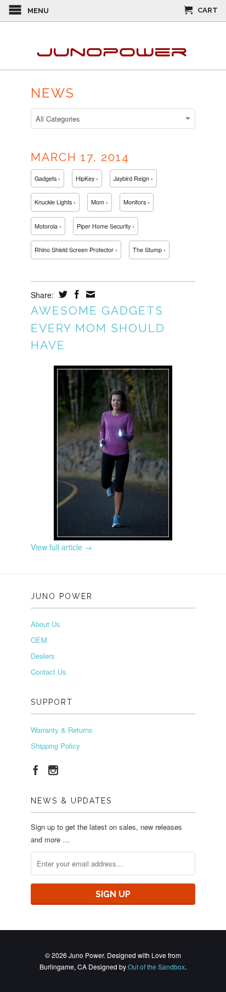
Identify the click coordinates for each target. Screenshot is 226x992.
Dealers (43, 656)
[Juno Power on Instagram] (53, 770)
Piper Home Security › (105, 226)
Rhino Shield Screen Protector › (76, 250)
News (53, 93)
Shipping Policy (55, 745)
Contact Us (48, 671)
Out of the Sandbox (156, 966)
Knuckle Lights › (55, 202)
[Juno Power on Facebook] (36, 770)
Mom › (99, 202)
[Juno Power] (113, 45)
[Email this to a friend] (89, 294)
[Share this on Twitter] (61, 294)
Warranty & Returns (62, 730)
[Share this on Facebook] (75, 294)
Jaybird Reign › (133, 178)
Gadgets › (47, 178)
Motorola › (48, 226)
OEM (39, 640)
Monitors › (136, 202)
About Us (45, 624)
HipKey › (87, 178)
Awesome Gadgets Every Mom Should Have (98, 328)
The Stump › (149, 250)
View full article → (61, 546)
